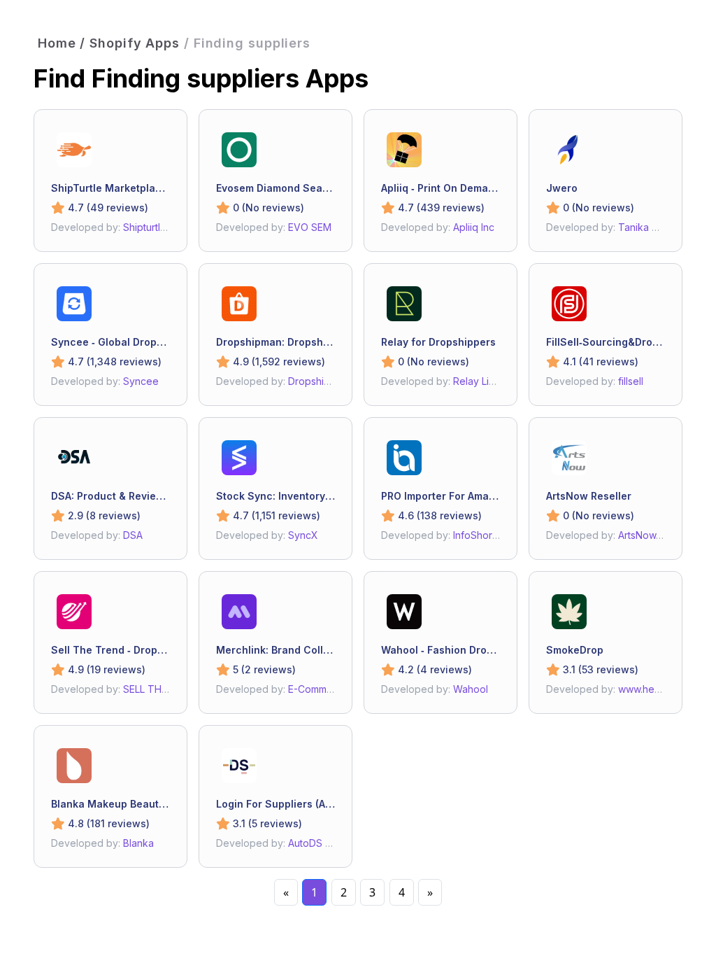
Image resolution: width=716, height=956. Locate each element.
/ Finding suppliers (247, 43)
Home (57, 43)
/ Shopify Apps (130, 43)
